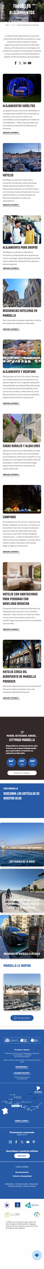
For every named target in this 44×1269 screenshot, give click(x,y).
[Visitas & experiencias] (19, 5)
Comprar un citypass (22, 773)
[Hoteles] (15, 5)
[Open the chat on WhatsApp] (37, 1255)
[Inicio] (14, 5)
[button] (28, 5)
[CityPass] (17, 5)
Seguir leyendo (10, 132)
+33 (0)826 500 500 (21, 1073)
